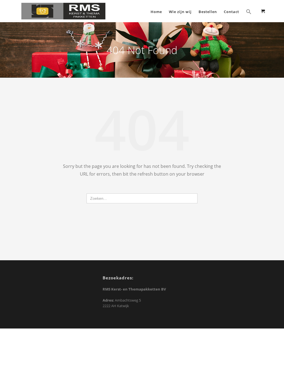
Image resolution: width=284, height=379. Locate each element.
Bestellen (208, 11)
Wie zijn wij (180, 11)
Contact (231, 11)
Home (156, 11)
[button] (249, 12)
